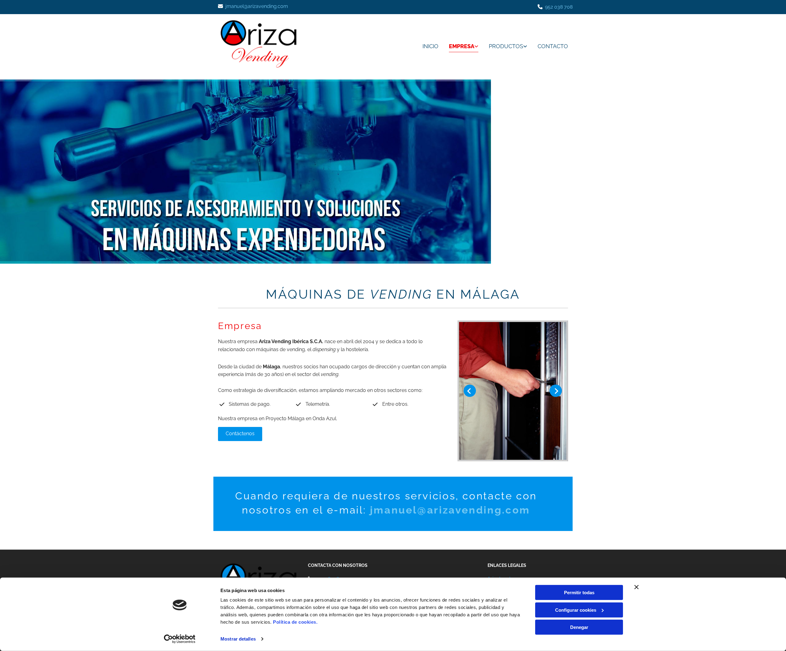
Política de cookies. (295, 622)
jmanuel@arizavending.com (256, 6)
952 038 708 (559, 7)
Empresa (461, 46)
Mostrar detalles (238, 638)
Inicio (430, 46)
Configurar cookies (575, 609)
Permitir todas (579, 592)
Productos (506, 46)
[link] (459, 46)
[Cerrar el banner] (636, 587)
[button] (240, 434)
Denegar (579, 627)
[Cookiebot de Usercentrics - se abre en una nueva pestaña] (180, 639)
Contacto (553, 46)
